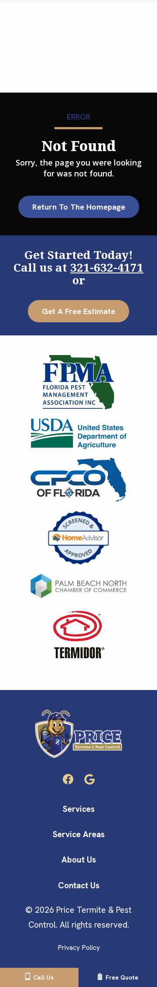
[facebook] (68, 778)
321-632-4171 (106, 267)
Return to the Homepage (78, 207)
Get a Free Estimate (78, 311)
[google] (89, 778)
